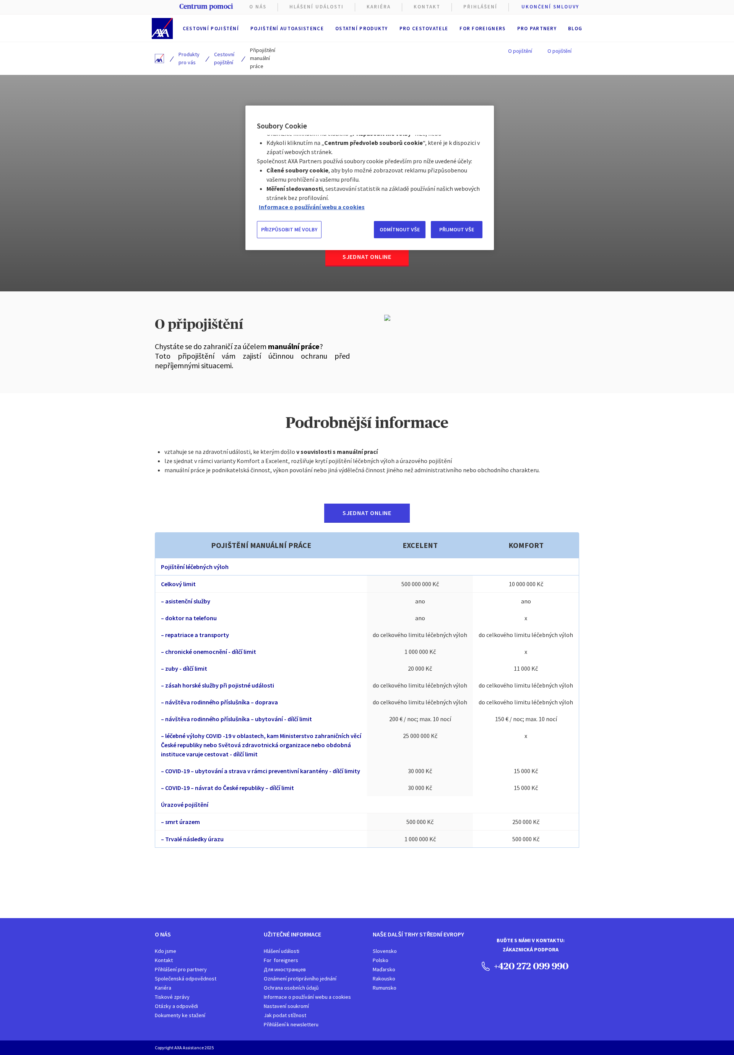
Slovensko (385, 951)
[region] (369, 178)
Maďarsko (384, 969)
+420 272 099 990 (530, 966)
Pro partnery (537, 28)
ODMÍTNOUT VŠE (400, 229)
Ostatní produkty (361, 28)
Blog (575, 28)
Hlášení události (281, 951)
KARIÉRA (379, 6)
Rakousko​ (384, 978)
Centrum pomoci (206, 6)
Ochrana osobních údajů (291, 987)
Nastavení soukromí (286, 1006)
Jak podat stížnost (285, 1015)
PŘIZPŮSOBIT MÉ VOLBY (289, 229)
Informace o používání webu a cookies (307, 996)
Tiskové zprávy (172, 996)
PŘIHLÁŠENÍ (480, 6)
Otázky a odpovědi (176, 1006)
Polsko (380, 960)
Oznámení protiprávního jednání (300, 978)
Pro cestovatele (423, 28)
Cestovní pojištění (211, 28)
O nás (257, 6)
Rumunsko (384, 987)
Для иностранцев (285, 969)
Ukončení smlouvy (550, 6)
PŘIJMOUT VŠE (456, 229)
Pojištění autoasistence (287, 28)
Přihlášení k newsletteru (291, 1024)
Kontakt (427, 6)
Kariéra (163, 987)
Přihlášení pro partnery (181, 969)
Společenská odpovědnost (185, 978)
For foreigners (482, 28)
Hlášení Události (316, 6)
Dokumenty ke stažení (180, 1015)
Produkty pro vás (189, 58)
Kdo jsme (165, 951)
